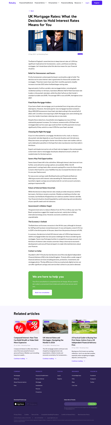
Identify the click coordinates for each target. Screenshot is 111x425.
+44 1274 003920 (39, 417)
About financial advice (20, 382)
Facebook (93, 375)
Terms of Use (34, 414)
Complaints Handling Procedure (50, 414)
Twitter (92, 382)
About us (16, 379)
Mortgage (38, 382)
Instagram (93, 379)
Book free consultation (42, 292)
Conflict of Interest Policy (68, 414)
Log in (59, 375)
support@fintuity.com (52, 417)
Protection (39, 392)
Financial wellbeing (67, 3)
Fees (15, 385)
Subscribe (92, 404)
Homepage (17, 375)
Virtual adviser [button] (52, 3)
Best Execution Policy (84, 414)
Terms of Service (69, 408)
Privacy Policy (94, 407)
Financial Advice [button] (40, 3)
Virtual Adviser (40, 379)
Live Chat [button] (74, 385)
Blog (73, 382)
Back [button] (32, 11)
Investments (39, 385)
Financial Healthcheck (26, 3)
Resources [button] (78, 3)
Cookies (26, 414)
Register (97, 3)
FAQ (73, 379)
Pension (38, 388)
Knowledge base (76, 375)
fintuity (12, 2)
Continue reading (19, 358)
